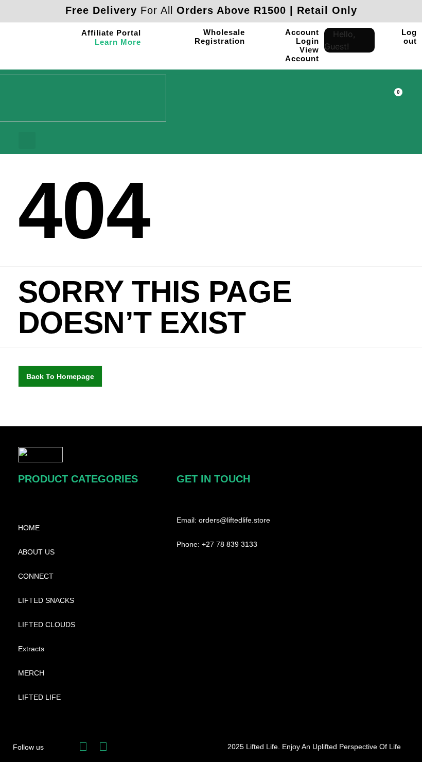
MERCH (31, 673)
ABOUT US (36, 552)
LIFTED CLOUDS (46, 624)
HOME (29, 528)
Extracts (31, 649)
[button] (360, 102)
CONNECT (36, 576)
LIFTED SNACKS (46, 600)
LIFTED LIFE (39, 697)
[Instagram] (103, 747)
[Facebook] (83, 747)
